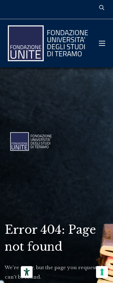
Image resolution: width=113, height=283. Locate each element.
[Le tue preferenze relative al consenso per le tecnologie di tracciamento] (102, 272)
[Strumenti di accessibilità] (27, 272)
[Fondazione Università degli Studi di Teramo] (47, 43)
